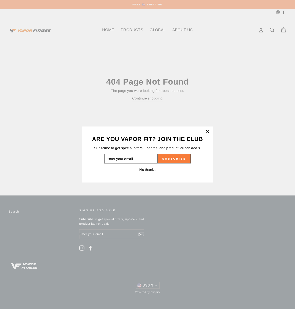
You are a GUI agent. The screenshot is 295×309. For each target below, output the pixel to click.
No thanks (147, 169)
